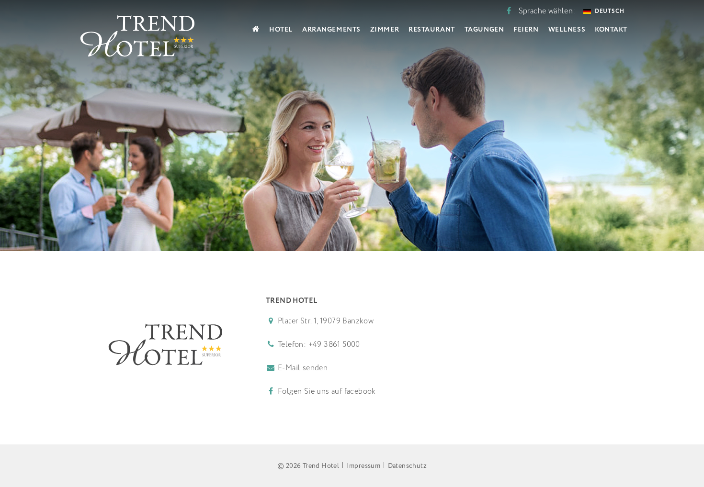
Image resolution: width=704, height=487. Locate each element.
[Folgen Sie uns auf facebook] (509, 11)
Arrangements (331, 29)
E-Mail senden (303, 368)
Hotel (281, 29)
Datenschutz (407, 466)
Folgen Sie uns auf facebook (326, 391)
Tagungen (484, 29)
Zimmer (384, 29)
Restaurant (432, 29)
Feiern (525, 29)
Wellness (566, 29)
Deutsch (610, 11)
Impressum (364, 466)
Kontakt (611, 29)
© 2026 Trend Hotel (308, 466)
